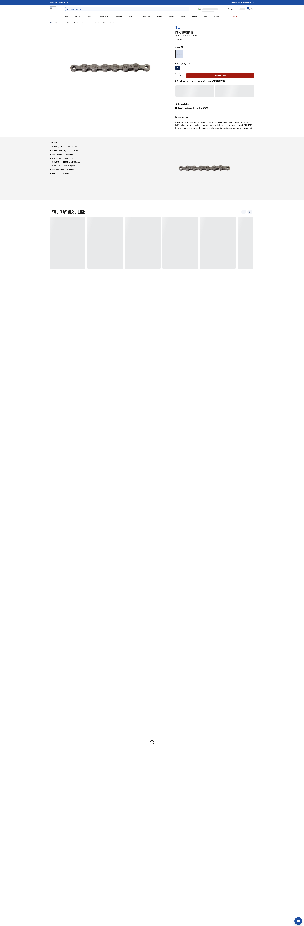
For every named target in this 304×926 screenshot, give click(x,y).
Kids (89, 16)
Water (194, 16)
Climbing (118, 16)
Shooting (146, 16)
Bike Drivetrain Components (83, 23)
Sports (171, 16)
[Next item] (249, 212)
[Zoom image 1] (110, 67)
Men (66, 16)
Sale (235, 16)
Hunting (132, 16)
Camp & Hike (103, 16)
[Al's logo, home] (53, 9)
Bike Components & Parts (63, 23)
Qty (180, 73)
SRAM (177, 27)
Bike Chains (113, 23)
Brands (217, 16)
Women (78, 16)
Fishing (159, 16)
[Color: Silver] (179, 54)
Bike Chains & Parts (101, 23)
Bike (205, 16)
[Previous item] (243, 212)
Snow (183, 16)
